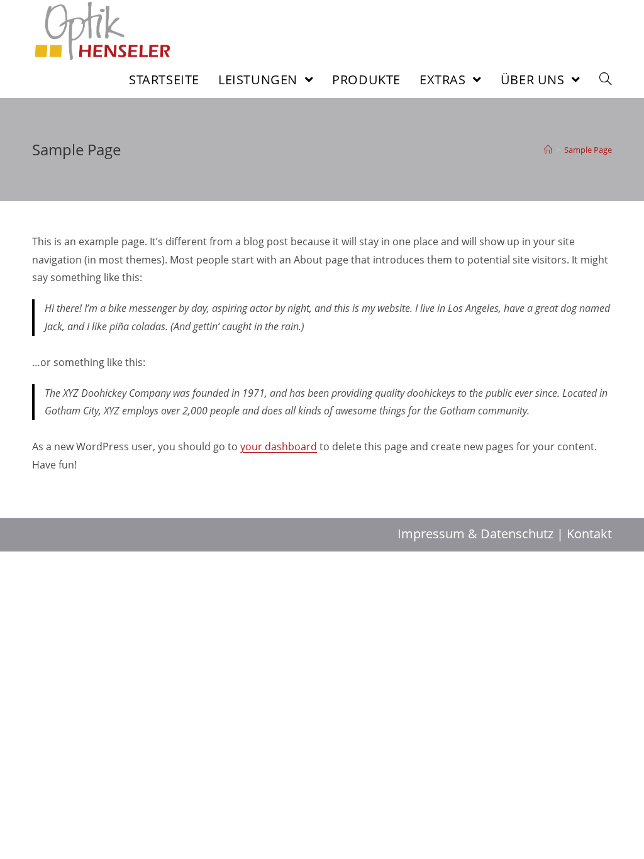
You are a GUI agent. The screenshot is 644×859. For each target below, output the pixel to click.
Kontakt (589, 533)
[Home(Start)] (548, 149)
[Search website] (605, 79)
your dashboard (278, 446)
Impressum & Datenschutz (475, 533)
